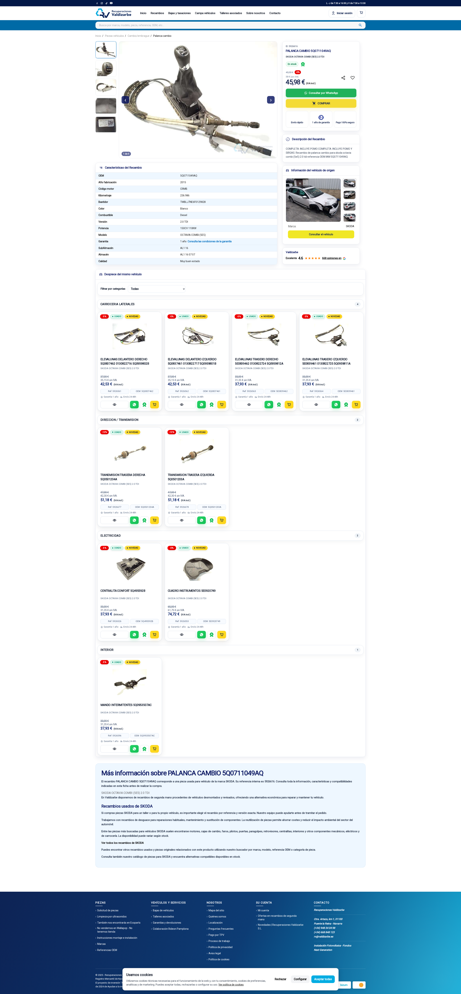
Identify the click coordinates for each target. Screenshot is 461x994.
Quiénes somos (217, 916)
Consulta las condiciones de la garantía (210, 241)
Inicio (143, 13)
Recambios (157, 13)
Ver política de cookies (231, 984)
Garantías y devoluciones (167, 922)
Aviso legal (215, 953)
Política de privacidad (220, 947)
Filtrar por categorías (112, 288)
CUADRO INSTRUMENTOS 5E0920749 (192, 590)
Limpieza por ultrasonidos (112, 916)
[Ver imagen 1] (349, 183)
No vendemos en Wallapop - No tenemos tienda (114, 930)
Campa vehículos (205, 13)
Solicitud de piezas (107, 910)
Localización (216, 922)
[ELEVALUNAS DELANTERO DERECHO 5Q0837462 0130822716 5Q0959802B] (129, 336)
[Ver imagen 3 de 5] (105, 87)
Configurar (300, 979)
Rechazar (280, 979)
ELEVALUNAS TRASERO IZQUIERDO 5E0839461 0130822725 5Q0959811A (326, 361)
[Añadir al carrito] (154, 404)
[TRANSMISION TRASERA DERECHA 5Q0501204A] (129, 452)
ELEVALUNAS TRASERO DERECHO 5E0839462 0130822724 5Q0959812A (259, 361)
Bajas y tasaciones (179, 13)
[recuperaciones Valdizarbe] (113, 13)
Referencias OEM (107, 950)
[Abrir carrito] (361, 13)
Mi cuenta (263, 910)
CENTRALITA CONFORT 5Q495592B (122, 590)
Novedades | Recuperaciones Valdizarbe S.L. (280, 926)
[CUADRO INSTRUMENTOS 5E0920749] (197, 568)
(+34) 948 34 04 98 (324, 927)
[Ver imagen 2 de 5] (105, 68)
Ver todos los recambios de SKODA (122, 842)
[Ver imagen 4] (349, 218)
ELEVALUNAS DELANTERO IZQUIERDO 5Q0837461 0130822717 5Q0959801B (192, 361)
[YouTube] (111, 3)
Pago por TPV (216, 934)
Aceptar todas (323, 979)
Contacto (275, 13)
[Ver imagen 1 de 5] (105, 49)
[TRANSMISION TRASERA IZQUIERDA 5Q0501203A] (197, 452)
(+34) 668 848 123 (324, 932)
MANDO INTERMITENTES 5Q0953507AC (125, 705)
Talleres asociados (231, 13)
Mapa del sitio (216, 910)
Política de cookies (219, 959)
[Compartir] (343, 78)
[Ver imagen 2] (349, 195)
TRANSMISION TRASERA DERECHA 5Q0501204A (122, 477)
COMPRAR (324, 103)
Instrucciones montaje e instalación (117, 937)
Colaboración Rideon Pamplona (171, 928)
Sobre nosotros (255, 13)
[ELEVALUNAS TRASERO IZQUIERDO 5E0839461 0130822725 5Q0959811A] (331, 336)
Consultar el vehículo (321, 234)
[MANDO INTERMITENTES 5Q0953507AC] (129, 682)
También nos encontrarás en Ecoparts (118, 922)
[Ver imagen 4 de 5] (105, 105)
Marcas (101, 943)
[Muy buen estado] (303, 64)
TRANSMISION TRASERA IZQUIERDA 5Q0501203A (191, 477)
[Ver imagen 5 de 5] (105, 124)
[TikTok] (106, 3)
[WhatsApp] (134, 404)
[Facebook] (97, 3)
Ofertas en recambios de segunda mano (277, 917)
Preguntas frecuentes (221, 928)
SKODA (350, 226)
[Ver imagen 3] (349, 206)
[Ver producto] (114, 404)
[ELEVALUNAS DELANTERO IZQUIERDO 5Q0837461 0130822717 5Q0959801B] (197, 336)
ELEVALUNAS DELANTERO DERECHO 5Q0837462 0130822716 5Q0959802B (124, 361)
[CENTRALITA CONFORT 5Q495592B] (129, 568)
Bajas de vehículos (163, 910)
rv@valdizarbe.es (323, 936)
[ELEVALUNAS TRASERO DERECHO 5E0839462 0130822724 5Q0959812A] (264, 336)
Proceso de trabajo (219, 941)
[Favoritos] (352, 78)
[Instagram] (101, 3)
